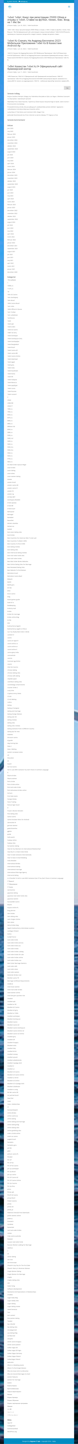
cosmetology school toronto (16, 685)
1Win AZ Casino (12, 294)
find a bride (11, 781)
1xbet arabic (11, 327)
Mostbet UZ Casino (13, 1072)
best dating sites (12, 550)
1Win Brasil (11, 300)
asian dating (11, 470)
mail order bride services (15, 943)
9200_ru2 (10, 438)
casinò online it (12, 649)
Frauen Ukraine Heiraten (15, 811)
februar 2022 (11, 240)
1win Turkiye (11, 312)
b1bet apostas (11, 503)
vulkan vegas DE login (14, 1350)
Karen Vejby (13, 25)
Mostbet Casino (12, 1022)
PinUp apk (10, 1192)
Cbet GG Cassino (12, 667)
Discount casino (12, 737)
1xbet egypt (11, 362)
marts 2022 (11, 237)
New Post (10, 1098)
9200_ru (9, 435)
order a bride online (13, 1133)
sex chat (10, 1259)
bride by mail (11, 608)
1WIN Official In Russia (14, 309)
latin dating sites (12, 916)
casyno (9, 664)
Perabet (9, 1157)
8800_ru (9, 424)
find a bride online (13, 784)
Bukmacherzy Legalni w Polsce (17, 629)
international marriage (14, 869)
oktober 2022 (11, 216)
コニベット (10, 1412)
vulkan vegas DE (12, 1347)
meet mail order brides (14, 990)
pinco (9, 1189)
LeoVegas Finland (12, 931)
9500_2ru (10, 447)
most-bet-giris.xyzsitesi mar (16, 995)
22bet (9, 400)
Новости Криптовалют (14, 1391)
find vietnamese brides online (16, 790)
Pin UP (9, 1160)
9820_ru (9, 462)
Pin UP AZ (10, 1163)
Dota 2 (9, 746)
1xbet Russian (11, 391)
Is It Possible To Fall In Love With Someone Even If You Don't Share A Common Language (35, 878)
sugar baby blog (12, 1298)
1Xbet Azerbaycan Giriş (14, 338)
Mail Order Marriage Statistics (17, 963)
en (8, 761)
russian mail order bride (15, 1242)
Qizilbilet (10, 1224)
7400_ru (9, 409)
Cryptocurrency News (14, 693)
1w (8, 291)
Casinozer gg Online (13, 661)
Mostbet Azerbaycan (13, 1019)
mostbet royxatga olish (14, 1063)
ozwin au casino (12, 1136)
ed (8, 755)
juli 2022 (10, 225)
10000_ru (10, 286)
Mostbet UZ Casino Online (15, 1075)
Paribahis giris (12, 1145)
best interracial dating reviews (17, 553)
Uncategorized (12, 1330)
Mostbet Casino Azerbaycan (16, 1028)
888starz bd (11, 426)
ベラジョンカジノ (12, 1415)
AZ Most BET (11, 497)
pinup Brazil (11, 1198)
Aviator (9, 479)
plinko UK (10, 1207)
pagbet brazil (11, 1139)
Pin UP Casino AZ (12, 1177)
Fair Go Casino (12, 767)
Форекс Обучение (13, 1400)
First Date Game (12, 796)
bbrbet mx (10, 526)
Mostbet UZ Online (13, 1080)
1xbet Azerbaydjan (13, 341)
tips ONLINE (11, 1324)
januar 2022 (11, 243)
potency (9, 1218)
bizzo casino (11, 594)
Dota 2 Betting (11, 749)
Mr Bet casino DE (12, 1092)
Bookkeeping (11, 605)
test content (11, 1315)
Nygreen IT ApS (35, 1441)
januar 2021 (11, 269)
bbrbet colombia (12, 523)
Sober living (11, 1286)
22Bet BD (10, 403)
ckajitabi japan (12, 679)
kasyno (9, 904)
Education (10, 758)
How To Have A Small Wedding (17, 858)
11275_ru (10, 289)
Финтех (9, 1394)
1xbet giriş (10, 365)
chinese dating (12, 670)
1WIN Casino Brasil (13, 303)
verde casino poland (13, 1345)
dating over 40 (12, 717)
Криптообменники (13, 1389)
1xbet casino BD (12, 353)
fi (7, 772)
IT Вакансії (10, 881)
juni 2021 (10, 257)
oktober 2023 (11, 181)
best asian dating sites (14, 532)
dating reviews (12, 720)
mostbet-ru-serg (12, 1089)
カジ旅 (9, 1409)
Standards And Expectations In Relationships (21, 1292)
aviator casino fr (12, 488)
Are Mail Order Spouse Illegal (16, 465)
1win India (10, 306)
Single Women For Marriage (16, 1274)
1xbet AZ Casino (12, 330)
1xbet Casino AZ (12, 350)
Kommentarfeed (12, 1429)
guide (9, 834)
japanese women (12, 899)
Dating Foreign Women (14, 714)
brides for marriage (13, 614)
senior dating (11, 1257)
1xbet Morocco (12, 382)
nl (8, 1107)
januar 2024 (11, 172)
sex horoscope (12, 1262)
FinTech (9, 793)
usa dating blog (12, 1333)
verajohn (10, 1339)
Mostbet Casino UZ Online (15, 1034)
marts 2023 (11, 202)
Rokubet (10, 1239)
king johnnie (11, 910)
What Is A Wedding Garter (15, 1365)
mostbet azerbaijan (13, 1016)
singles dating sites (13, 1280)
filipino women (12, 778)
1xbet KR (10, 377)
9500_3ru (10, 450)
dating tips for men (13, 731)
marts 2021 (11, 266)
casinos (9, 658)
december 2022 (12, 210)
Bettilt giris (10, 585)
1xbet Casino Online (13, 356)
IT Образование (12, 884)
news (9, 1101)
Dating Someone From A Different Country (20, 729)
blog (8, 597)
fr (7, 808)
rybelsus (10, 1248)
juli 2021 (10, 254)
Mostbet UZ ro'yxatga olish (15, 1083)
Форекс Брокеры (12, 1397)
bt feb (9, 620)
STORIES (10, 1295)
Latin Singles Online (13, 919)
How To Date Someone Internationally (19, 855)
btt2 (8, 623)
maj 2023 (10, 196)
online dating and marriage (16, 1122)
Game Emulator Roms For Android (18, 819)
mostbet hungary (12, 1042)
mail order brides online (15, 957)
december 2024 (12, 140)
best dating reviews (13, 547)
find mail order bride (14, 787)
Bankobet (10, 517)
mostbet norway (12, 1054)
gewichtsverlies (12, 828)
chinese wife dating (13, 676)
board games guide (13, 599)
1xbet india (11, 368)
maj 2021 (10, 260)
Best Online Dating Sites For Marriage (19, 564)
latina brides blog (13, 925)
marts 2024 (11, 166)
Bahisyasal (10, 512)
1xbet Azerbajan (12, 335)
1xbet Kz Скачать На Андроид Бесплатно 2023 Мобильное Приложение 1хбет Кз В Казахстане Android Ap (34, 43)
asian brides (11, 468)
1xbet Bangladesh (13, 344)
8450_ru (9, 415)
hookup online (12, 840)
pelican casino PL (12, 1154)
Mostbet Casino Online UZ (15, 1031)
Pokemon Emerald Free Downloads (18, 1213)
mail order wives (12, 969)
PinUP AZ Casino (12, 1195)
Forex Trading (11, 802)
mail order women (13, 972)
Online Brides (11, 1113)
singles (9, 1277)
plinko (9, 1204)
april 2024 (10, 163)
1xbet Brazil (11, 347)
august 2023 (11, 187)
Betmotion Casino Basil (14, 576)
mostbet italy (11, 1048)
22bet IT (10, 406)
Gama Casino (11, 816)
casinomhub (11, 655)
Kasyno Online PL (12, 907)
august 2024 (11, 152)
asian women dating (13, 476)
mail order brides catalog (15, 951)
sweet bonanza (12, 1309)
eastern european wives (15, 752)
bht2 (8, 591)
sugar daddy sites (13, 1301)
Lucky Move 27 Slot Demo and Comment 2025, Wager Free (25, 112)
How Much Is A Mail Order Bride (17, 852)
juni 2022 (10, 228)
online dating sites (13, 1127)
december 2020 (12, 272)
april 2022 (10, 234)
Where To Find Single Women (16, 1368)
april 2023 (10, 199)
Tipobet (9, 1321)
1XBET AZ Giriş (12, 333)
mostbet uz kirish (12, 1078)
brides (9, 611)
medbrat (10, 984)
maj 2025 (10, 131)
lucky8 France (11, 937)
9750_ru (9, 459)
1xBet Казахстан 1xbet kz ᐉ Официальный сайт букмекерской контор (34, 67)
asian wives (11, 473)
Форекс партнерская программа (17, 1403)
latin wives (10, 922)
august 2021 (11, 251)
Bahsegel (10, 514)
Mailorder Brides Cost (14, 975)
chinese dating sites (13, 673)
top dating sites (12, 1327)
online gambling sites (14, 1130)
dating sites (11, 723)
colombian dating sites (14, 682)
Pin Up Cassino (12, 1183)
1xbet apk (10, 324)
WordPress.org (12, 1431)
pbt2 (8, 1151)
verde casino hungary (14, 1342)
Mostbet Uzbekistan (13, 1086)
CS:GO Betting (11, 699)
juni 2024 (10, 158)
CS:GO (9, 696)
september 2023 (12, 184)
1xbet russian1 (12, 394)
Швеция (9, 1406)
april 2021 (10, 263)
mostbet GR (11, 1039)
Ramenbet (10, 1227)
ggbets (9, 831)
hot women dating (13, 846)
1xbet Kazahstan (32, 25)
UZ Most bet (11, 1336)
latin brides (11, 913)
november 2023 (12, 178)
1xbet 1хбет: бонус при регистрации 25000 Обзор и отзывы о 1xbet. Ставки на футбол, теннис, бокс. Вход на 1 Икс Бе (38, 19)
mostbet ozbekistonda (14, 1060)
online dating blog (13, 1125)
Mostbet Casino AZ (13, 1025)
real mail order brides (14, 1230)
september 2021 (12, 248)
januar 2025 (11, 137)
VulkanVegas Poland (13, 1359)
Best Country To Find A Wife (16, 544)
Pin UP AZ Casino (12, 1166)
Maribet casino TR (13, 978)
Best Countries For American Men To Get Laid (21, 538)
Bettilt (9, 582)
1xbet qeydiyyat (12, 385)
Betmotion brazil (12, 573)
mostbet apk (11, 1001)
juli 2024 (10, 155)
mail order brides (13, 948)
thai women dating (13, 1318)
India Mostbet (11, 860)
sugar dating (11, 1303)
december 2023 (12, 175)
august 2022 (11, 222)
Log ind (9, 1423)
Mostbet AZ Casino (13, 1007)
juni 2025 (10, 128)
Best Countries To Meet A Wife (17, 541)
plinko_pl (10, 1210)
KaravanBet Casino (13, 902)
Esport (9, 764)
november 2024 (12, 143)
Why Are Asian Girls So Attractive (17, 1371)
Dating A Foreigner (13, 708)
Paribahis (10, 1142)
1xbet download (12, 359)
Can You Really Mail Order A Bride (18, 632)
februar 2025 (11, 134)
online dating (11, 1119)
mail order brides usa (14, 960)
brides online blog (13, 617)
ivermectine (11, 890)
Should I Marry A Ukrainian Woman (18, 1268)
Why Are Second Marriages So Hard (18, 1374)
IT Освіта (10, 887)
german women (12, 825)
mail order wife (12, 966)
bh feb (9, 588)
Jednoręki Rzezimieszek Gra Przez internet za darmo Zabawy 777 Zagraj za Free (32, 115)
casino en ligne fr (12, 641)
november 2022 (12, 213)
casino (9, 638)
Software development (14, 1289)
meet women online (13, 992)
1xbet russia (11, 388)
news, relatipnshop (13, 1104)
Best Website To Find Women (16, 570)
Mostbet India (11, 1045)
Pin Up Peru (11, 1186)
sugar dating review (13, 1306)
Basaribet (10, 520)
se (8, 1254)
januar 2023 (11, 207)
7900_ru (9, 412)
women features (12, 1377)
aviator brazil (11, 482)
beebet (9, 529)
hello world (11, 837)
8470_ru (9, 418)
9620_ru (9, 456)
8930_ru (9, 429)
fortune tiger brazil (13, 805)
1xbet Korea (11, 374)
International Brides (13, 863)
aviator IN (10, 491)
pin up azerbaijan (13, 1169)
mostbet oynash (12, 1057)
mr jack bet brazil (13, 1095)
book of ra (10, 602)
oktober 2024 (11, 146)
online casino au (12, 1116)
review (9, 1233)
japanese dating (12, 893)
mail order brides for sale (15, 954)
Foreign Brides (12, 799)
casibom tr (10, 635)
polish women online (14, 1215)
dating (9, 705)
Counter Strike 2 (12, 687)
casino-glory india (13, 652)
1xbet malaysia (12, 380)
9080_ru (9, 432)
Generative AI (11, 822)
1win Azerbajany (12, 297)
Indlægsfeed (11, 1426)
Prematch (10, 1221)
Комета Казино (12, 1386)
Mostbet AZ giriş (12, 1010)
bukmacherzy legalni (14, 626)
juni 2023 (10, 193)
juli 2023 (10, 190)
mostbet (10, 998)
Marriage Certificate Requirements (18, 981)
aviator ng (10, 494)
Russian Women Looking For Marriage (19, 1245)
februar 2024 (11, 169)
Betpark (9, 579)
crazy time (10, 690)
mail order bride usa (14, 946)
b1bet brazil (11, 509)
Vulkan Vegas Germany (14, 1353)
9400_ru (9, 441)
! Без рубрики (11, 280)
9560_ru (9, 453)
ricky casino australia (14, 1236)
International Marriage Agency (17, 872)
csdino (9, 702)
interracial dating (12, 875)
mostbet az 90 (11, 1004)
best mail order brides (14, 558)
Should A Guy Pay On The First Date (18, 1265)
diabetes (10, 734)
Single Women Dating (14, 1271)
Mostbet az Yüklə (12, 1013)
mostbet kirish (12, 1051)
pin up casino (11, 1174)
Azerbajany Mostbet (13, 500)
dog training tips (12, 743)
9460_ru (9, 444)
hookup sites (11, 843)
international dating (13, 866)
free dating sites (12, 814)
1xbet (9, 321)
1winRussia (11, 318)
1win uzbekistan (12, 315)
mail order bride (12, 940)
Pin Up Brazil (11, 1171)
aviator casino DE (12, 485)
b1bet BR (10, 506)
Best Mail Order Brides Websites (17, 561)
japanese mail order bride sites (17, 896)
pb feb (9, 1148)
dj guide (10, 740)
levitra (9, 934)
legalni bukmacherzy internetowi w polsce (20, 928)
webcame (10, 1362)
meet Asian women (13, 987)
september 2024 (12, 149)
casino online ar (12, 646)
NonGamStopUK (12, 1110)
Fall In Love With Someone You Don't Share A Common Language (28, 770)
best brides (11, 535)
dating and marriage (14, 711)
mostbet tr (10, 1066)
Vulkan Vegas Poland (14, 1356)
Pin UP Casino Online (14, 1180)
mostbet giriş (11, 1036)
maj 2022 (10, 231)
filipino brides (11, 775)
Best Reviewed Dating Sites (16, 567)
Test (8, 1312)
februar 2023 (11, 204)
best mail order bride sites (15, 555)
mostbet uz (11, 1069)
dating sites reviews (13, 726)
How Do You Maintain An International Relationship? (24, 849)
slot (8, 1283)
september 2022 (12, 219)
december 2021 (12, 246)
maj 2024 (10, 161)
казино (9, 1383)
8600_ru (9, 421)
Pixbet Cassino (12, 1201)
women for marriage (13, 1380)
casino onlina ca (12, 643)
